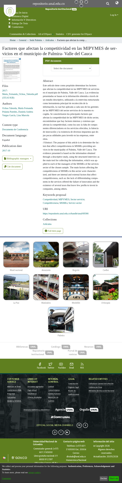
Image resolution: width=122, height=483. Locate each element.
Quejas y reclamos (14, 401)
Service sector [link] (75, 203)
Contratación (73, 383)
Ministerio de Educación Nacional (101, 391)
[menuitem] (45, 34)
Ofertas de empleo (35, 397)
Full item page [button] (54, 231)
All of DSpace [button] (45, 34)
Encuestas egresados (35, 386)
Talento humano (54, 394)
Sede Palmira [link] (36, 40)
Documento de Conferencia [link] (15, 129)
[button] (108, 3)
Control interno (54, 390)
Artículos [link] (49, 40)
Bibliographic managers (17, 158)
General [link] (22, 40)
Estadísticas (32, 394)
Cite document (13, 166)
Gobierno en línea (95, 387)
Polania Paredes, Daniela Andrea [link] (17, 112)
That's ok (114, 478)
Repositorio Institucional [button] (58, 9)
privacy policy (34, 472)
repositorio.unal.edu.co (49, 3)
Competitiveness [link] (50, 203)
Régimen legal (73, 387)
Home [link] (13, 40)
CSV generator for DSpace (79, 34)
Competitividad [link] (50, 199)
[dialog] (61, 473)
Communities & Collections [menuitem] (23, 34)
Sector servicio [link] (77, 199)
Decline (103, 478)
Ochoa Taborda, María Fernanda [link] (17, 108)
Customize (6, 478)
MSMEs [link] (63, 203)
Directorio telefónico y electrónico (36, 410)
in (79, 425)
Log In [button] (113, 15)
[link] (20, 94)
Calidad (51, 386)
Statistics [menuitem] (60, 34)
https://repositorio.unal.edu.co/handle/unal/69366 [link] (66, 213)
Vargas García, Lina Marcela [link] (15, 115)
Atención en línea (14, 386)
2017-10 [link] (6, 150)
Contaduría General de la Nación (101, 383)
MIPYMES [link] (63, 199)
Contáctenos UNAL (14, 390)
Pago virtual (32, 390)
